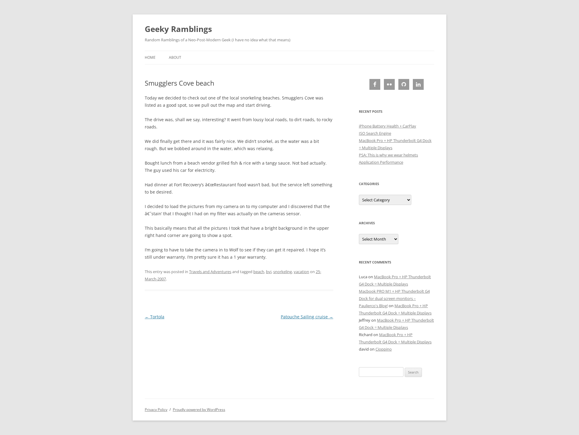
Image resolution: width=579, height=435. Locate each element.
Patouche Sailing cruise (307, 317)
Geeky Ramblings (178, 29)
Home (150, 57)
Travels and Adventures (210, 271)
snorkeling (282, 271)
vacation (301, 271)
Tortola (154, 317)
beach (258, 271)
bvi (268, 271)
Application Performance (381, 162)
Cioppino (383, 349)
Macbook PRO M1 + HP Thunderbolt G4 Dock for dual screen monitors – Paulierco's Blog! (394, 298)
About (175, 57)
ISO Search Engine (375, 133)
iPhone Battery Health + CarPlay (387, 126)
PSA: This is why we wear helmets (388, 155)
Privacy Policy (156, 409)
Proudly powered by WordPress (199, 409)
